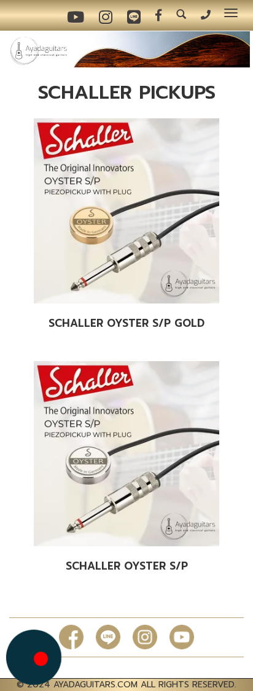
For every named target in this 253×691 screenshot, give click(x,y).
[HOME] (126, 48)
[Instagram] (145, 636)
